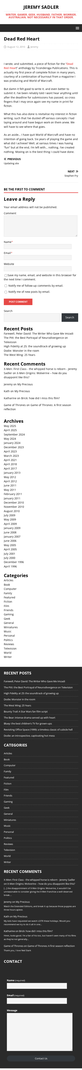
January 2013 (12, 472)
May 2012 (10, 477)
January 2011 (12, 498)
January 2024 (12, 443)
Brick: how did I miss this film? (40, 398)
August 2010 (12, 511)
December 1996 (14, 562)
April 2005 (10, 549)
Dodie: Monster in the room (21, 350)
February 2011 (13, 494)
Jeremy (34, 46)
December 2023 (14, 447)
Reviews (9, 644)
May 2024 (10, 438)
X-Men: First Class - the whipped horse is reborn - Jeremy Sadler (39, 879)
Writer (8, 657)
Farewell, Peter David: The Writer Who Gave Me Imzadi (38, 333)
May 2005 (10, 545)
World (7, 652)
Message (12, 1010)
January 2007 (12, 536)
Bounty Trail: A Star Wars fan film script (26, 711)
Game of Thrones (15, 405)
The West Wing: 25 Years (19, 355)
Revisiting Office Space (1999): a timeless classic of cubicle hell (38, 729)
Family (8, 593)
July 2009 (9, 515)
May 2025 (10, 426)
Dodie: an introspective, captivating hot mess (29, 735)
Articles (8, 580)
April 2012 (10, 481)
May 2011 (10, 490)
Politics (8, 640)
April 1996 (10, 566)
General (9, 623)
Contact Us (41, 1058)
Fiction (8, 601)
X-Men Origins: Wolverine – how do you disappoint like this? (41, 883)
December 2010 (14, 502)
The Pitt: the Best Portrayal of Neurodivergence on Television (38, 687)
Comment (10, 213)
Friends (8, 610)
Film (6, 606)
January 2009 (12, 528)
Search (8, 311)
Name (7, 242)
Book (7, 584)
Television (10, 648)
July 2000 (9, 558)
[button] (76, 28)
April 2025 (10, 430)
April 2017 (10, 468)
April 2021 (10, 460)
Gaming (9, 614)
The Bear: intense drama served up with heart (29, 717)
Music (7, 631)
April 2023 (10, 451)
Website (9, 264)
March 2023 (11, 456)
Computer (10, 589)
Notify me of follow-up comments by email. (35, 285)
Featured (9, 597)
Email (7, 253)
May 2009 (10, 519)
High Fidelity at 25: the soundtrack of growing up (35, 346)
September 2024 (14, 434)
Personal (9, 635)
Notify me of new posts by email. (29, 291)
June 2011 (10, 485)
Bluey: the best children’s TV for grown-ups (28, 723)
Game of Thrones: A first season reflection (51, 946)
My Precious (25, 384)
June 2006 (10, 541)
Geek (7, 618)
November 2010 (14, 506)
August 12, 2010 (16, 46)
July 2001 (9, 553)
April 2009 (10, 524)
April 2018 (10, 464)
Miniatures (11, 627)
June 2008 (10, 532)
